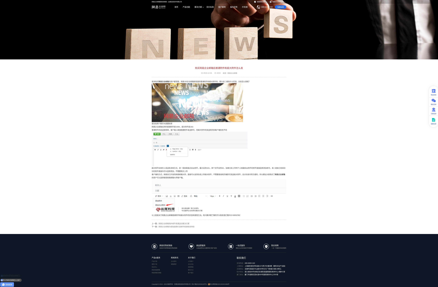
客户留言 (190, 273)
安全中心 (154, 267)
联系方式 (190, 270)
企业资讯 (173, 261)
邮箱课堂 (173, 264)
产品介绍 (154, 261)
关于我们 (191, 258)
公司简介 (190, 261)
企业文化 (190, 264)
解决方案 (198, 7)
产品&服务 (156, 258)
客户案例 (222, 7)
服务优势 (233, 7)
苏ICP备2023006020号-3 (199, 284)
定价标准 (210, 7)
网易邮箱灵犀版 (156, 273)
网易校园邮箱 (156, 270)
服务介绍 (154, 264)
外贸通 (245, 7)
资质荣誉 (190, 267)
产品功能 (186, 7)
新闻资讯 (174, 258)
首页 (176, 7)
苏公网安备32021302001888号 (219, 284)
